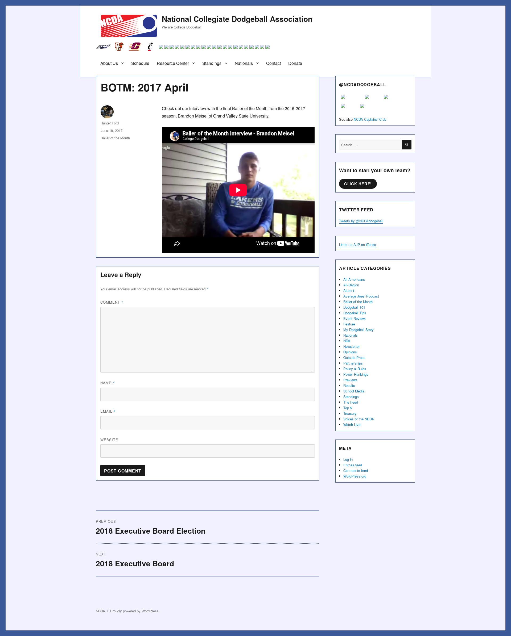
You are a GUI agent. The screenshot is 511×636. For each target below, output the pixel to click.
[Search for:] (370, 144)
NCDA (100, 610)
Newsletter (351, 346)
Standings (211, 63)
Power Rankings (355, 374)
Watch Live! (352, 424)
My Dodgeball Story (358, 329)
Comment (111, 302)
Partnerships (353, 363)
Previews (350, 379)
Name (107, 382)
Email (108, 411)
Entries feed (352, 464)
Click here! (358, 183)
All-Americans (354, 279)
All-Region (351, 284)
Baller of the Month (115, 137)
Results (349, 385)
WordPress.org (354, 476)
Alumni (348, 290)
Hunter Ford (110, 122)
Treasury (350, 413)
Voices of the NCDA (358, 418)
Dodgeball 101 (354, 307)
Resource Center (173, 63)
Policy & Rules (354, 368)
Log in (348, 459)
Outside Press (354, 357)
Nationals (244, 63)
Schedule (140, 63)
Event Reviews (354, 318)
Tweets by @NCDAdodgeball (361, 220)
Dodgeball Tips (354, 312)
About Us (109, 63)
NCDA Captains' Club (370, 119)
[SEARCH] (406, 144)
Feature (349, 324)
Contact (273, 63)
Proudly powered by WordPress (134, 610)
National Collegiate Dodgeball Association (237, 18)
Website (109, 439)
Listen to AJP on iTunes (357, 244)
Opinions (350, 351)
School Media (353, 391)
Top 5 (347, 407)
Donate (295, 63)
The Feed (350, 402)
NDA (346, 340)
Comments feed (355, 470)
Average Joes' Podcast (361, 296)
